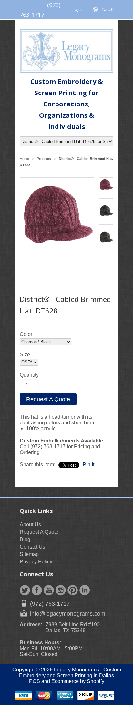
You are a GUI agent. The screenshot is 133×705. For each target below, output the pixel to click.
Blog (25, 539)
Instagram (61, 590)
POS (34, 681)
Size (25, 354)
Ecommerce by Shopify (77, 681)
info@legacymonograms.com (67, 614)
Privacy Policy (36, 561)
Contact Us (32, 547)
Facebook (37, 590)
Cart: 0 (107, 9)
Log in (78, 9)
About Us (30, 524)
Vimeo (84, 590)
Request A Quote (48, 399)
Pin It (88, 464)
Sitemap (29, 554)
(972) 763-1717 (50, 604)
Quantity (29, 375)
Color (26, 334)
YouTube (49, 590)
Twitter (25, 590)
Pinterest (72, 590)
